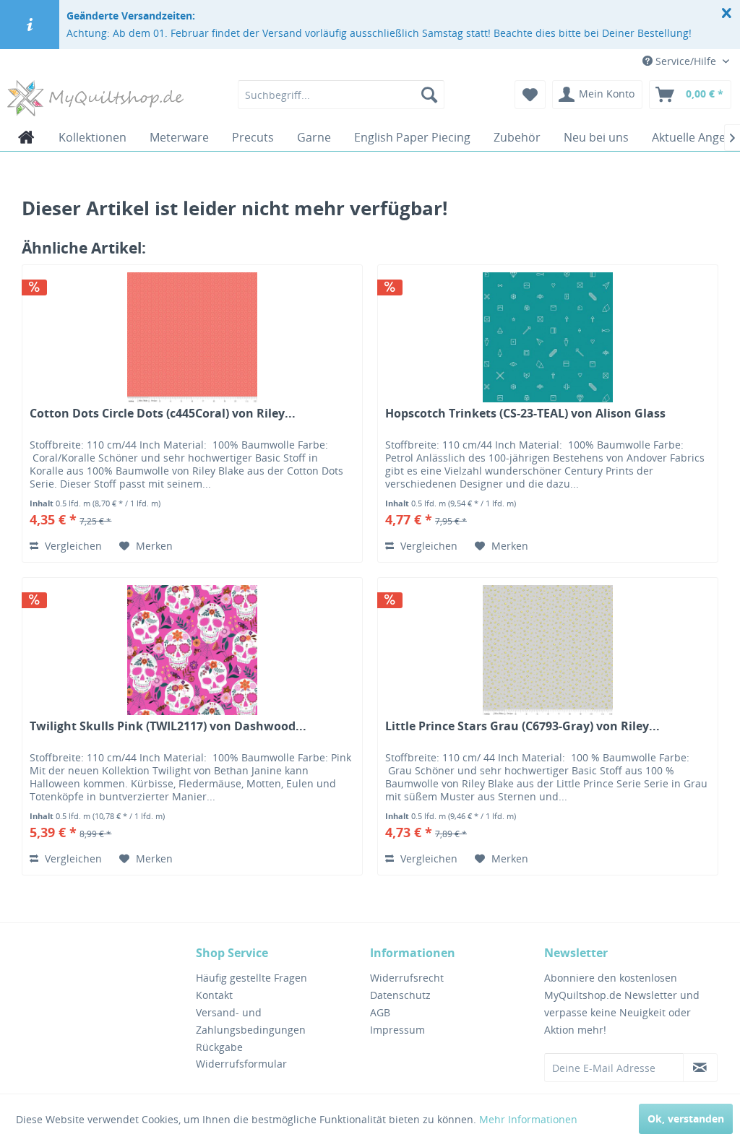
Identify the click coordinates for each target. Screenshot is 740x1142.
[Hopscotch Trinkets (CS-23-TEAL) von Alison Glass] (547, 337)
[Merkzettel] (530, 94)
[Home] (26, 137)
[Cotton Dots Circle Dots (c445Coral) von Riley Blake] (192, 337)
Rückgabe (219, 1047)
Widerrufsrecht (407, 978)
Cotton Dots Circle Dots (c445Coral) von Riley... (163, 413)
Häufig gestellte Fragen (251, 978)
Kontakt (214, 995)
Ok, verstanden (686, 1118)
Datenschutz (400, 995)
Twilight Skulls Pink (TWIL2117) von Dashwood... (168, 726)
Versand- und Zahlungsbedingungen (251, 1021)
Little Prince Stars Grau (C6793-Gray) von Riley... (522, 726)
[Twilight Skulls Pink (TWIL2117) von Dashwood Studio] (192, 650)
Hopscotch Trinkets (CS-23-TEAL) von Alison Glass (525, 413)
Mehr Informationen (528, 1119)
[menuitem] (341, 94)
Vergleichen (72, 546)
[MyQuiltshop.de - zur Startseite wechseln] (95, 98)
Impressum (397, 1030)
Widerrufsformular (241, 1063)
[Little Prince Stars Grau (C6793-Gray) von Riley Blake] (547, 650)
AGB (380, 1012)
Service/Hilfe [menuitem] (686, 61)
